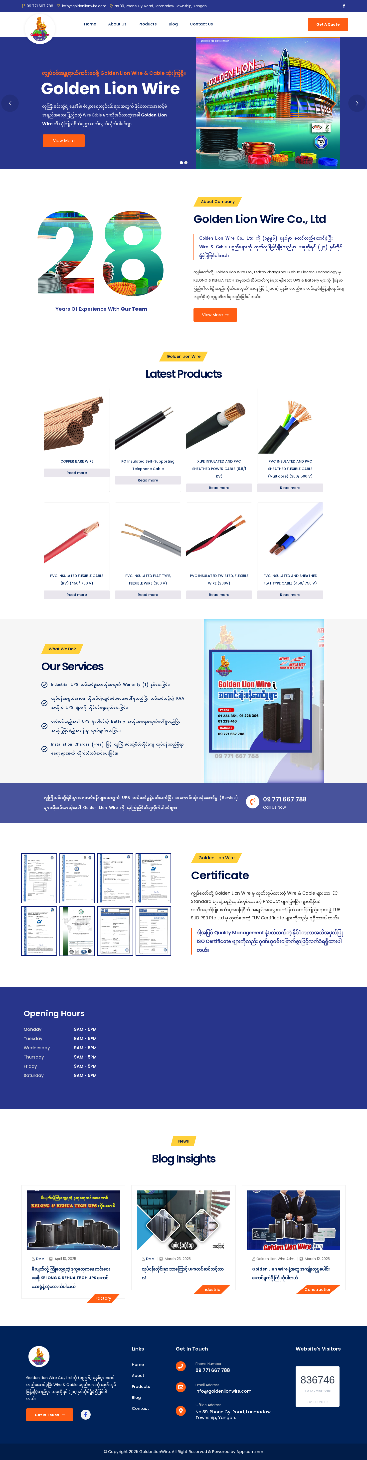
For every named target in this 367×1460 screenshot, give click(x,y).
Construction (318, 1289)
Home (90, 24)
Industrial (211, 1289)
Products (148, 24)
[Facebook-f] (86, 1415)
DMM (40, 1258)
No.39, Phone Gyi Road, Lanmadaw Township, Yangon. (161, 5)
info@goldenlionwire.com (84, 5)
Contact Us (201, 24)
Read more (77, 472)
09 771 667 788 (40, 5)
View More (64, 141)
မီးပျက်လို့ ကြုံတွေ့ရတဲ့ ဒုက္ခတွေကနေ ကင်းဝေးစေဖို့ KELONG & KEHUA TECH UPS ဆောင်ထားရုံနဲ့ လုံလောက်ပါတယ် (71, 1277)
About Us (117, 24)
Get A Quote (328, 24)
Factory (103, 1298)
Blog (173, 24)
